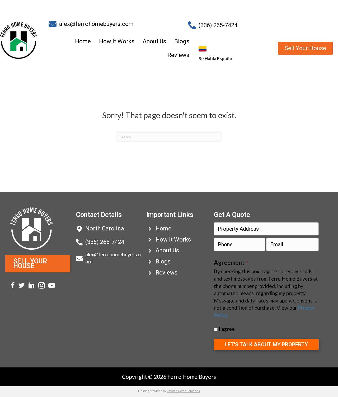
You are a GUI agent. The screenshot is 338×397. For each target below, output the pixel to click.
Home (83, 41)
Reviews (178, 55)
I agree (227, 329)
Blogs (181, 41)
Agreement (231, 262)
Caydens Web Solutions (183, 391)
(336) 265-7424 (218, 25)
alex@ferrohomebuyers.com (96, 24)
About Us (154, 41)
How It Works (116, 41)
